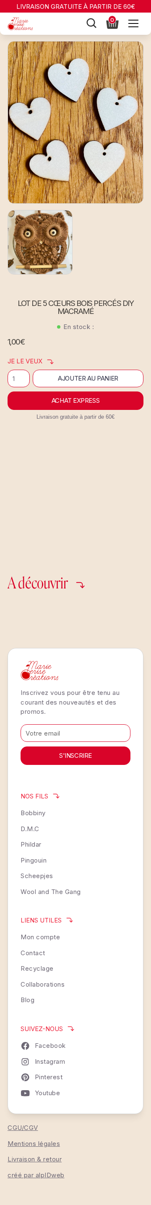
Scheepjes (37, 876)
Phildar (31, 844)
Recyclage (37, 968)
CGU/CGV (23, 1128)
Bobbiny (33, 813)
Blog (27, 1000)
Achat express (75, 400)
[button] (112, 23)
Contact (33, 953)
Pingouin (34, 860)
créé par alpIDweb (36, 1175)
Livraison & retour (35, 1159)
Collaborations (43, 984)
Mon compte (40, 937)
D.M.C (30, 829)
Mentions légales (34, 1144)
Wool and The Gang (51, 892)
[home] (20, 23)
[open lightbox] (75, 122)
